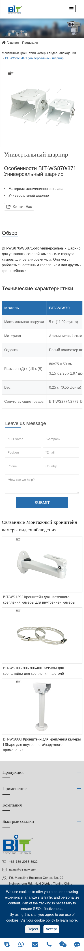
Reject (33, 929)
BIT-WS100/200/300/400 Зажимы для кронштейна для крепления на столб (33, 670)
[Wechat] (63, 945)
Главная (13, 42)
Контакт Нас (22, 206)
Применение (14, 788)
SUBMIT (42, 502)
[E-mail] (35, 945)
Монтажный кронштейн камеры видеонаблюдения (39, 53)
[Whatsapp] (21, 945)
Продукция (30, 42)
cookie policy (44, 920)
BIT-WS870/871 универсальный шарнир (34, 58)
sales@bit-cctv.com (23, 869)
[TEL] (49, 945)
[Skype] (7, 945)
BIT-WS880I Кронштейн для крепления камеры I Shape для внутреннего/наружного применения (42, 744)
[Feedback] (77, 945)
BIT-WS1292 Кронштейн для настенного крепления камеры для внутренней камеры (39, 599)
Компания (12, 804)
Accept (51, 929)
